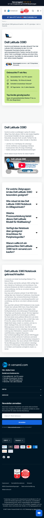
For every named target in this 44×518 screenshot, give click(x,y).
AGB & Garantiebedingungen (10, 486)
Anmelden (22, 422)
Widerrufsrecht (6, 489)
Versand (29, 483)
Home (4, 21)
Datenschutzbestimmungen (14, 427)
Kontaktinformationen (17, 483)
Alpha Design (37, 509)
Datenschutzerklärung (28, 486)
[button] (5, 11)
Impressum (5, 483)
